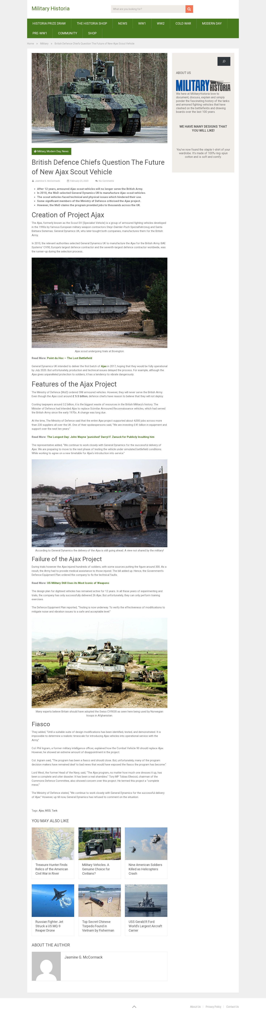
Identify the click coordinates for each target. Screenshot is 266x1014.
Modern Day (212, 23)
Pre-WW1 (40, 33)
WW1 (142, 23)
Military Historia (51, 8)
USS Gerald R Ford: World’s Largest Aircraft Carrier (145, 926)
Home (30, 43)
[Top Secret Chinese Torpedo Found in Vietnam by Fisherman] (99, 900)
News (122, 23)
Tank (54, 810)
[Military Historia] (203, 90)
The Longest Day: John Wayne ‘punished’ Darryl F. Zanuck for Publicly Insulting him (100, 437)
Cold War (183, 23)
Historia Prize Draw (49, 23)
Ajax (103, 366)
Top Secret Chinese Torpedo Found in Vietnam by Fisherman (98, 926)
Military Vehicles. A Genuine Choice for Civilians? (96, 869)
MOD (47, 810)
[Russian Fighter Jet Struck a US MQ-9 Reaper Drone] (53, 900)
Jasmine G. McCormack (47, 181)
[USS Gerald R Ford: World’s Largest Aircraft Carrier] (146, 900)
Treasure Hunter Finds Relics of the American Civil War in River (51, 869)
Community (67, 33)
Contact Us (232, 1006)
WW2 (160, 23)
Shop (92, 33)
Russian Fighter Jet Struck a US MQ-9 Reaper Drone (49, 926)
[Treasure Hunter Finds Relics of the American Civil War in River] (53, 843)
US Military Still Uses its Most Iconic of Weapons (78, 583)
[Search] (224, 61)
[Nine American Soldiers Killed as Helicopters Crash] (146, 843)
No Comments (106, 181)
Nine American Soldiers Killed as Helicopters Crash (145, 869)
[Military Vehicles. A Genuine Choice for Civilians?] (99, 843)
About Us (195, 1006)
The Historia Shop (92, 23)
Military (44, 43)
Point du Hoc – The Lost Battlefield (69, 358)
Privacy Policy (213, 1006)
